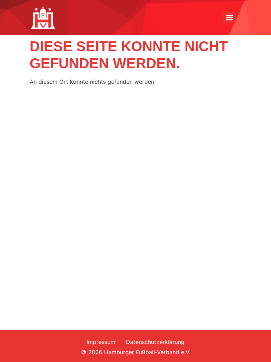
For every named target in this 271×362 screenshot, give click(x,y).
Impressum (100, 341)
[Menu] (229, 17)
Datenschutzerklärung (155, 341)
